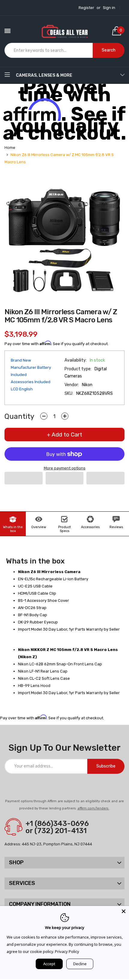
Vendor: (71, 384)
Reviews (116, 527)
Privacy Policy (67, 951)
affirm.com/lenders (93, 808)
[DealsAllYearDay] (64, 31)
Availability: (75, 360)
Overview (38, 527)
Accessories (90, 527)
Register (86, 8)
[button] (23, 478)
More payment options (65, 468)
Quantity (19, 416)
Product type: (78, 368)
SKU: (68, 393)
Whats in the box (13, 529)
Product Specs (64, 529)
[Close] (124, 911)
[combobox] (48, 50)
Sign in (109, 8)
